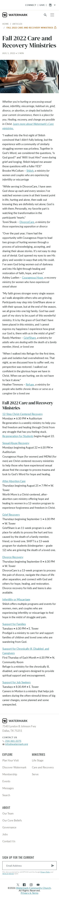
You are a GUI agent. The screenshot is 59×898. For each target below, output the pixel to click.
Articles (17, 24)
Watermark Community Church (33, 887)
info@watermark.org (16, 744)
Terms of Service (8, 873)
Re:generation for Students (17, 436)
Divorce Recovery (12, 557)
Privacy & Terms (29, 893)
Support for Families (14, 624)
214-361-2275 (13, 740)
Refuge (30, 384)
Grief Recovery (11, 514)
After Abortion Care (13, 481)
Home (5, 24)
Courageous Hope (32, 277)
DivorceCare (27, 222)
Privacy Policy (45, 872)
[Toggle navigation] (52, 15)
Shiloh (30, 170)
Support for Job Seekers (16, 682)
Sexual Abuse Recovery (15, 443)
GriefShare (30, 338)
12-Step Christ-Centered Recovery (22, 414)
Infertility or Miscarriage (16, 599)
